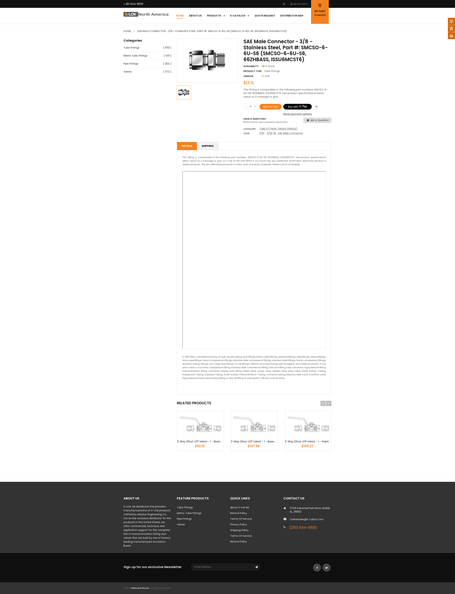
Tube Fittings (185, 507)
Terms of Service (241, 519)
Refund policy (238, 541)
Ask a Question (319, 120)
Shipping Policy (239, 530)
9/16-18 (271, 133)
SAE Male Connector (290, 133)
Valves (128, 71)
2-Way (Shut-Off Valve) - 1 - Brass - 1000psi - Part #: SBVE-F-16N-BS (219, 441)
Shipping (208, 146)
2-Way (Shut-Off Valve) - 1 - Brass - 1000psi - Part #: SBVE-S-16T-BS (273, 441)
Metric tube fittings (135, 55)
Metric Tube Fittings (189, 513)
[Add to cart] (200, 435)
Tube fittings (131, 47)
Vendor (248, 76)
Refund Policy (238, 513)
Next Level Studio (140, 588)
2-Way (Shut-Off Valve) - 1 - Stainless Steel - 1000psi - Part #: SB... (326, 441)
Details (187, 146)
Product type (252, 71)
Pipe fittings (131, 63)
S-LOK (266, 76)
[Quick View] (211, 435)
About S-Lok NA (239, 507)
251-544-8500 (134, 4)
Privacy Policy (238, 524)
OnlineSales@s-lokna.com (306, 519)
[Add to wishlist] (316, 107)
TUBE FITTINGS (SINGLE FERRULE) (278, 128)
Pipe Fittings (184, 519)
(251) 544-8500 (303, 527)
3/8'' (262, 133)
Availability (251, 66)
